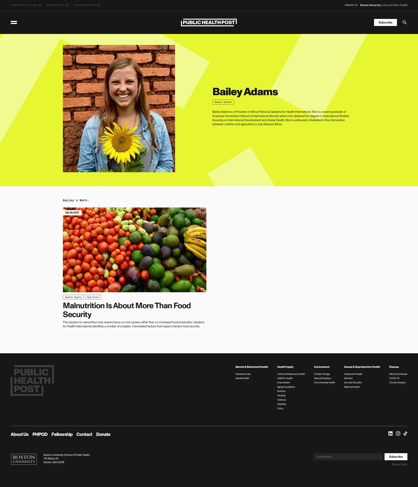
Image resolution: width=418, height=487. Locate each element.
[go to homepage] (209, 22)
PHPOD (40, 434)
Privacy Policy (399, 464)
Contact (84, 434)
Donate (103, 434)
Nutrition (93, 297)
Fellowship (61, 434)
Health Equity (73, 297)
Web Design (14, 481)
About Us (19, 434)
